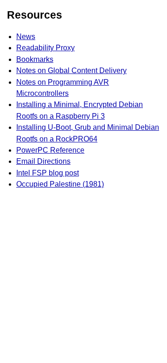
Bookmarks (34, 59)
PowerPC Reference (50, 150)
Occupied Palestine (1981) (60, 184)
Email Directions (43, 161)
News (25, 36)
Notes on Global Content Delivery (71, 70)
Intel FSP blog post (47, 173)
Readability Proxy (45, 48)
